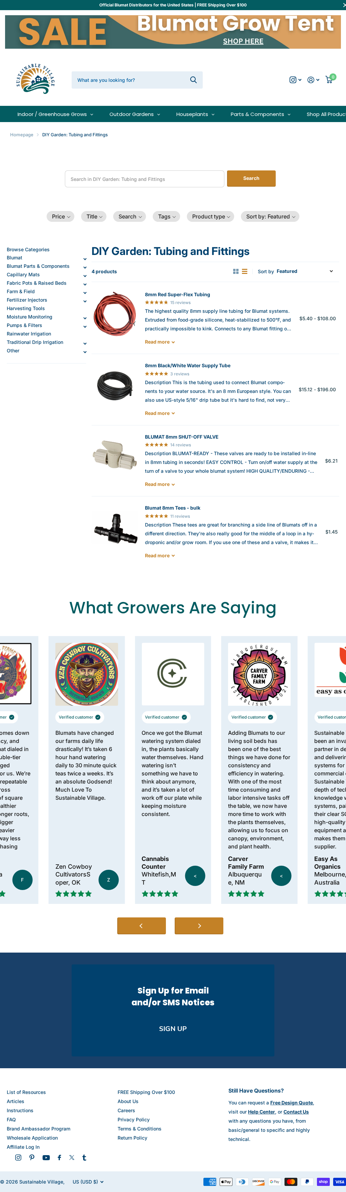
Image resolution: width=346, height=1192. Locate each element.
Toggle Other (85, 352)
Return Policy (132, 1138)
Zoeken (193, 79)
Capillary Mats (23, 274)
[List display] (244, 271)
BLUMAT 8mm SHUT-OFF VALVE (182, 437)
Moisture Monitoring (29, 317)
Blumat (14, 257)
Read (157, 342)
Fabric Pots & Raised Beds (37, 283)
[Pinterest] (31, 1157)
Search (251, 178)
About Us (128, 1101)
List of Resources (26, 1092)
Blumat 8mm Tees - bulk (172, 508)
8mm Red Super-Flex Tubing (177, 294)
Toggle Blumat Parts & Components (85, 267)
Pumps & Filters (24, 325)
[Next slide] (199, 925)
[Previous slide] (141, 925)
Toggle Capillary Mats (85, 276)
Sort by (266, 271)
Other (13, 350)
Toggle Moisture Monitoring (85, 318)
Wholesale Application (32, 1138)
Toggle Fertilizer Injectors (85, 301)
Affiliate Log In (23, 1147)
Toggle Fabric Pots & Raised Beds (85, 284)
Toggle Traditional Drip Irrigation (85, 343)
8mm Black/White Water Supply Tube (187, 365)
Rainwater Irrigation (29, 333)
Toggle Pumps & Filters (85, 326)
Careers (126, 1110)
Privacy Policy (134, 1119)
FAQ (11, 1119)
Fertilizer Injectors (27, 300)
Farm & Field (21, 291)
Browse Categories (28, 249)
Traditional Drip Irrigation (35, 342)
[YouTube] (46, 1157)
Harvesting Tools (26, 308)
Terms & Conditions (140, 1128)
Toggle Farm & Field (85, 293)
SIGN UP (173, 1028)
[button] (60, 216)
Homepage (21, 134)
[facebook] (59, 1157)
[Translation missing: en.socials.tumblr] (84, 1157)
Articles (15, 1101)
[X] (71, 1157)
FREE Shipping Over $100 (146, 1092)
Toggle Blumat (85, 259)
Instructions (20, 1110)
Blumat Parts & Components (38, 266)
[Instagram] (18, 1157)
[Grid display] (236, 271)
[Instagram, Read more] (295, 80)
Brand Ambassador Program (38, 1128)
